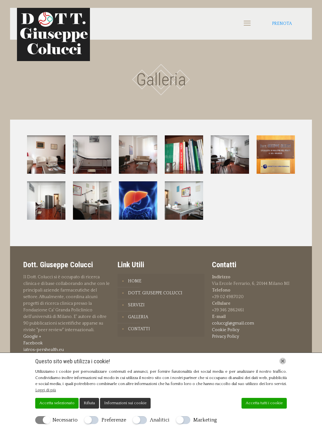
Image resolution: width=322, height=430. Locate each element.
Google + (32, 336)
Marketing (205, 420)
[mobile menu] (247, 23)
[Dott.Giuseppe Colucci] (53, 34)
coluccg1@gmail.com (233, 323)
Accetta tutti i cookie (264, 403)
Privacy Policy (225, 336)
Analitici (159, 420)
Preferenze (114, 420)
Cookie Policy (225, 329)
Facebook (33, 343)
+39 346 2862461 (228, 310)
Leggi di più (45, 390)
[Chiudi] (283, 361)
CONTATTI (139, 328)
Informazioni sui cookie (125, 403)
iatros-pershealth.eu (43, 349)
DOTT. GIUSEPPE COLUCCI (155, 293)
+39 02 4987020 (228, 296)
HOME (135, 281)
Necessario (65, 420)
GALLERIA (138, 317)
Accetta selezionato (57, 403)
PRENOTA (282, 23)
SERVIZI (136, 305)
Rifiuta (89, 403)
